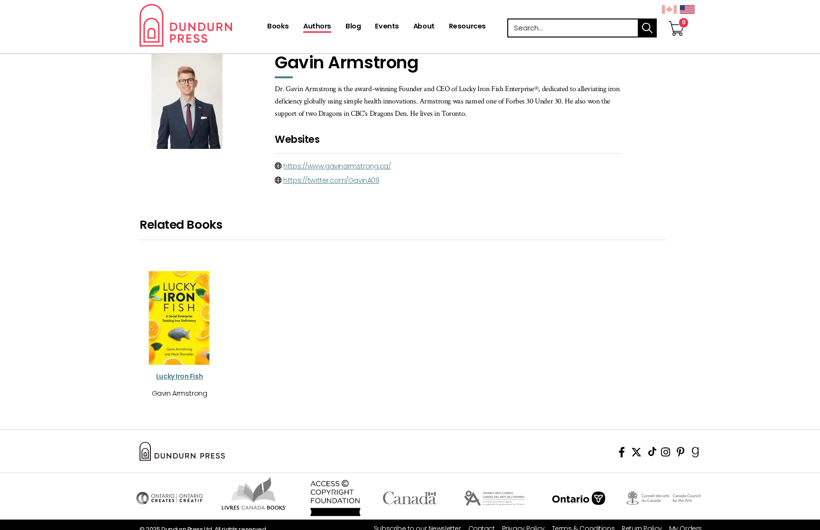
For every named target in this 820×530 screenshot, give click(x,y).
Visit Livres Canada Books (254, 493)
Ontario (578, 498)
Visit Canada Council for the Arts (663, 498)
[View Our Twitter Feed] (636, 454)
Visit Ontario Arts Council (494, 498)
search (647, 28)
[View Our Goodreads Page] (695, 454)
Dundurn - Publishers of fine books (202, 25)
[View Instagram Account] (665, 454)
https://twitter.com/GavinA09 (331, 180)
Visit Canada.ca (410, 498)
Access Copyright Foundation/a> (335, 498)
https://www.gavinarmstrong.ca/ (337, 166)
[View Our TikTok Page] (652, 454)
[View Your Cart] (676, 18)
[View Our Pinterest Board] (680, 454)
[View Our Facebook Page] (621, 454)
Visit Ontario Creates (169, 498)
